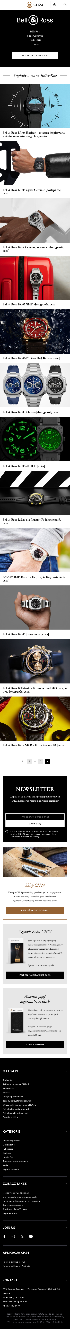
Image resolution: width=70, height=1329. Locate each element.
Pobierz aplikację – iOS (14, 1262)
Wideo (6, 1165)
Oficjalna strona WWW (35, 55)
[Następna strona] (47, 761)
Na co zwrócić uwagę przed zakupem (21, 1201)
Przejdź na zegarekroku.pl (35, 975)
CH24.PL (35, 5)
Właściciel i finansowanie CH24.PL (19, 1105)
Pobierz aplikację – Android (16, 1266)
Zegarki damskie (11, 1169)
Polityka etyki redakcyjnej (15, 1113)
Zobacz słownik (35, 1045)
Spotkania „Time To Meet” (15, 1209)
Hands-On (8, 1157)
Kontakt (6, 1093)
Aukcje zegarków (11, 1141)
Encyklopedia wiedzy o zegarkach (20, 1197)
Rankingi (7, 1153)
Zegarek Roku (10, 1213)
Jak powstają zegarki (13, 1205)
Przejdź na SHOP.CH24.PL (35, 910)
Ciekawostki (9, 1145)
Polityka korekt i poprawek (16, 1109)
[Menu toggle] (5, 5)
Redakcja (7, 1080)
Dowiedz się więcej (30, 837)
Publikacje (8, 1149)
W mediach (8, 1088)
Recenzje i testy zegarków (15, 1161)
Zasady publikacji (11, 1117)
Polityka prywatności (13, 1097)
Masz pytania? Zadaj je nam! (16, 1193)
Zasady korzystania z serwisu (17, 1101)
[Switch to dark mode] (54, 4)
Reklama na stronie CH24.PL (16, 1084)
